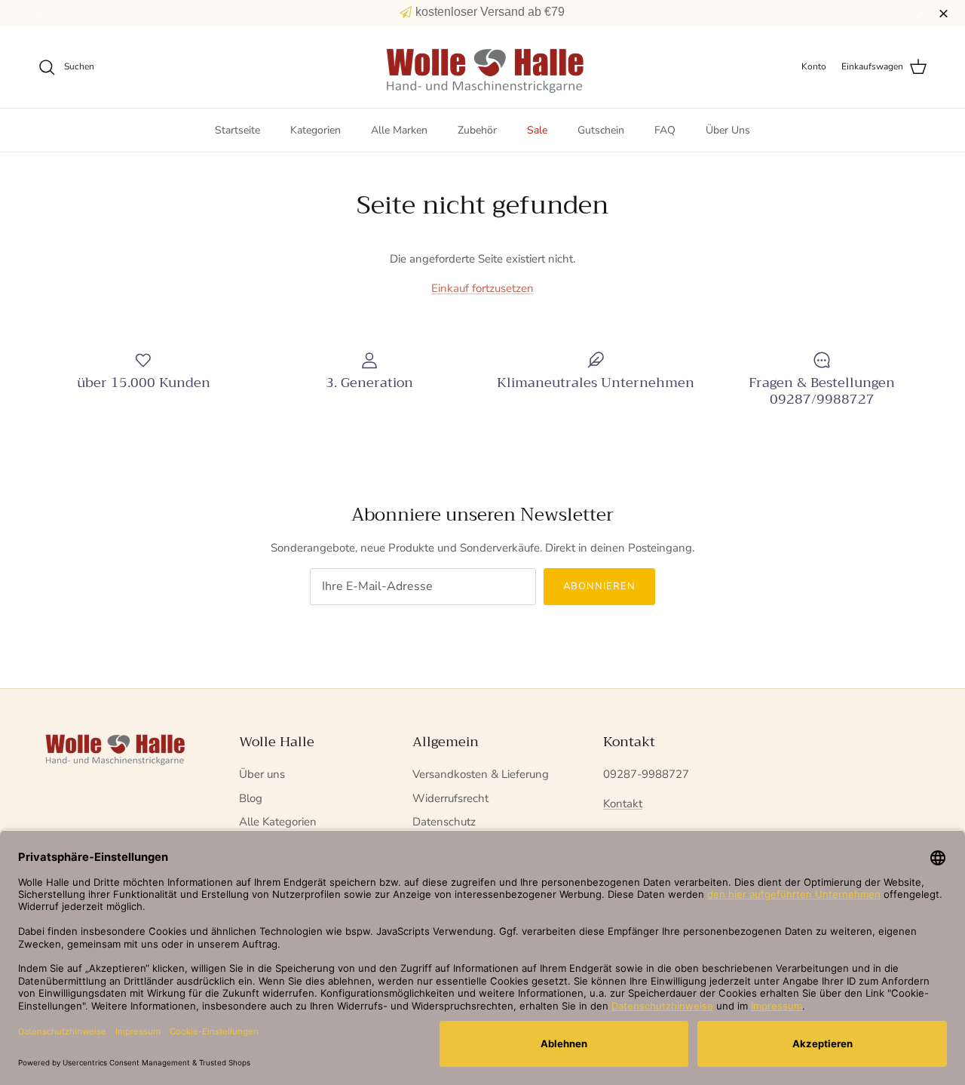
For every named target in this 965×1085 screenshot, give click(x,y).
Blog (250, 798)
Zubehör (477, 130)
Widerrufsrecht (450, 798)
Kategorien (315, 130)
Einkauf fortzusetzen (482, 288)
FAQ (665, 130)
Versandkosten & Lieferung (480, 774)
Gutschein (600, 130)
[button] (922, 14)
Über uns (262, 774)
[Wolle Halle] (483, 67)
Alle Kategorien (278, 821)
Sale (537, 130)
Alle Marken (399, 130)
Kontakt (622, 803)
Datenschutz (444, 821)
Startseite (237, 130)
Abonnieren (599, 586)
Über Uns (728, 130)
